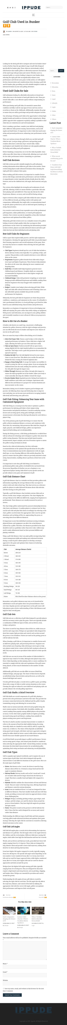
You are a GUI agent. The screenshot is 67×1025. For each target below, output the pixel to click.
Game (53, 95)
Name (5, 964)
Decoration (55, 83)
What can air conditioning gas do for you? (56, 158)
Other (54, 115)
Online (54, 111)
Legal (33, 925)
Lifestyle (6, 925)
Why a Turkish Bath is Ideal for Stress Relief (37, 919)
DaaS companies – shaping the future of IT (9, 919)
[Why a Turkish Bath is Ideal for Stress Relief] (38, 910)
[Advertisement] (25, 50)
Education (55, 87)
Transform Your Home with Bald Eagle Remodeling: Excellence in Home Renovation (56, 169)
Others (35, 31)
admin (10, 31)
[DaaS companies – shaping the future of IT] (9, 910)
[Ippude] (33, 1006)
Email (5, 972)
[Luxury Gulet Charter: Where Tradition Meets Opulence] (23, 910)
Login (53, 107)
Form (53, 91)
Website (5, 980)
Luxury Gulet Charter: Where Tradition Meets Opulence (22, 920)
